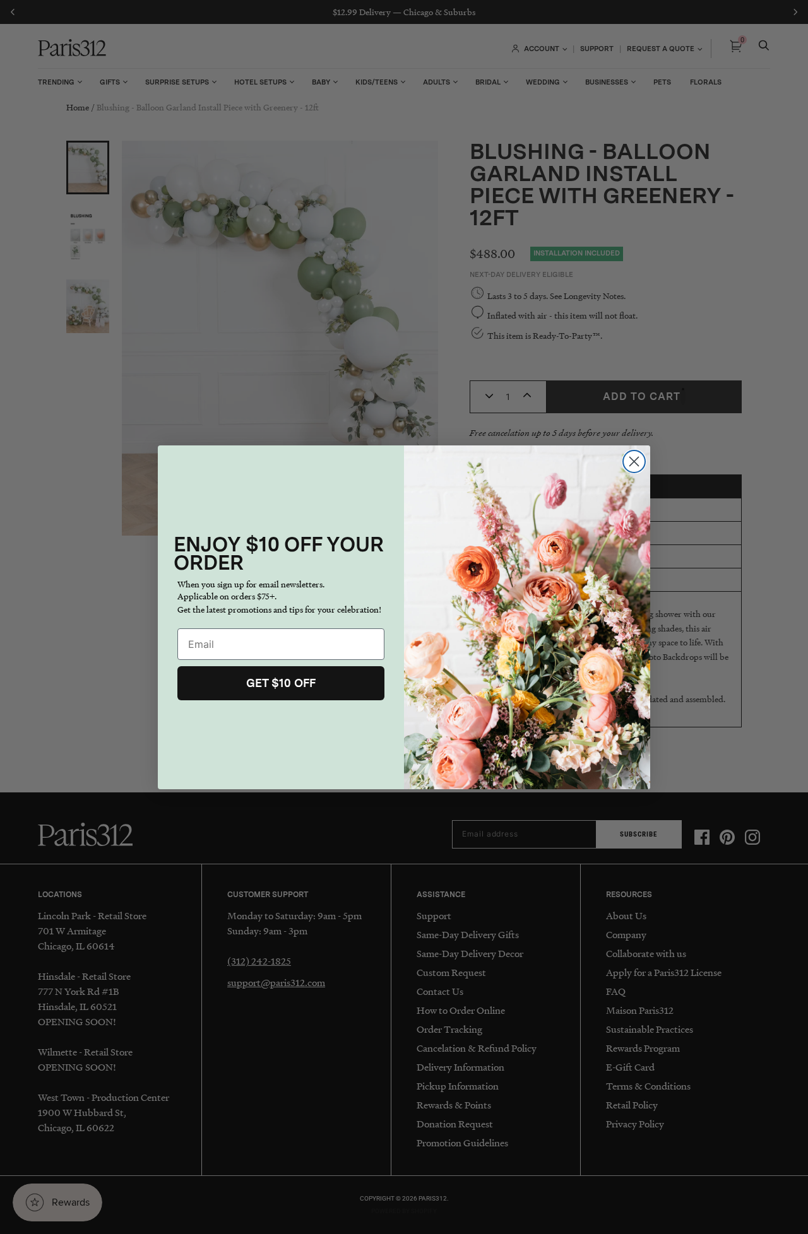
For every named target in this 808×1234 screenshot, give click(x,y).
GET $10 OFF (281, 683)
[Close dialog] (634, 461)
